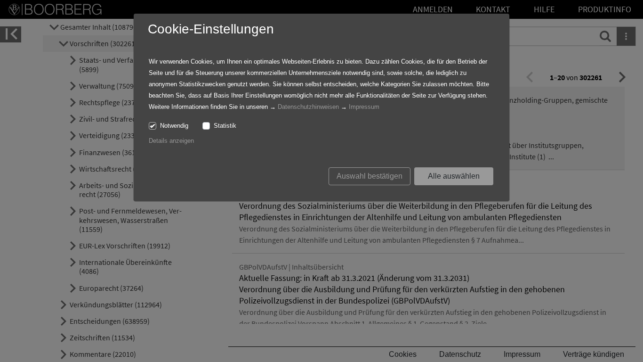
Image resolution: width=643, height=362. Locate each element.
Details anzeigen (171, 140)
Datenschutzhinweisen (308, 106)
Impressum (364, 106)
